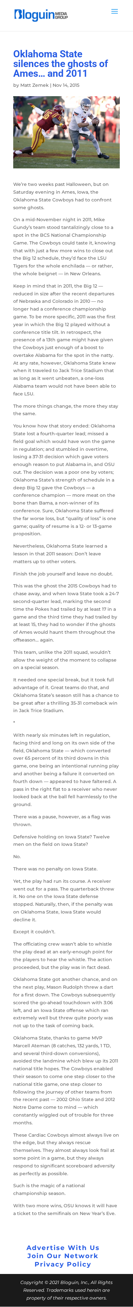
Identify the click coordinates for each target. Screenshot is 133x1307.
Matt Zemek (34, 85)
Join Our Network (62, 1256)
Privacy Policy (63, 1264)
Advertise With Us (63, 1248)
